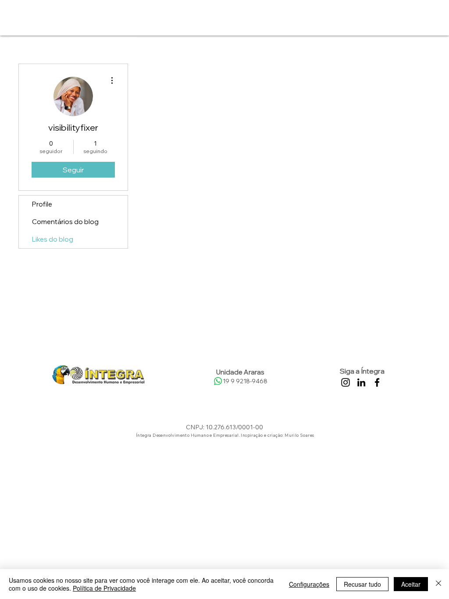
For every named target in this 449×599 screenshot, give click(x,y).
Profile (42, 204)
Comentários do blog (65, 221)
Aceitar (410, 584)
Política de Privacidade (104, 588)
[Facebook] (377, 382)
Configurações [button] (309, 584)
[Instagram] (345, 382)
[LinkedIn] (361, 382)
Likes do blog (52, 239)
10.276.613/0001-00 (234, 427)
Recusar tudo (362, 584)
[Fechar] (438, 584)
